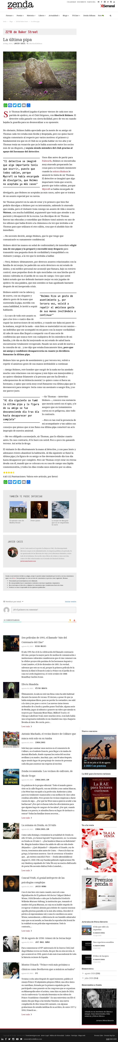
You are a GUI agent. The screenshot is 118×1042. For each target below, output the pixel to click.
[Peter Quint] (39, 509)
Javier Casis (19, 43)
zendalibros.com (42, 780)
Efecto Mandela (30, 684)
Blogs (65, 15)
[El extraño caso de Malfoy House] (18, 509)
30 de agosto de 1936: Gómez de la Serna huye (46, 938)
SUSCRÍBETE (81, 2)
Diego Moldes (40, 646)
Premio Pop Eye (109, 1035)
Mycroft (46, 189)
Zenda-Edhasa (89, 15)
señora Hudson (60, 171)
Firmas (9, 15)
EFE (36, 973)
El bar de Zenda (99, 933)
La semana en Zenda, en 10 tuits (39, 825)
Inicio (4, 21)
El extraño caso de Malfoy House (16, 521)
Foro (100, 15)
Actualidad (53, 15)
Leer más (26, 726)
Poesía (19, 15)
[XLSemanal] (107, 5)
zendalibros (40, 742)
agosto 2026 (90, 973)
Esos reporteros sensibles (103, 942)
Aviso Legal (45, 1035)
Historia (30, 15)
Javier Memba (40, 886)
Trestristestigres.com (32, 1035)
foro (14, 578)
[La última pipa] (40, 75)
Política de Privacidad (57, 1035)
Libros (41, 15)
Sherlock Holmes (35, 44)
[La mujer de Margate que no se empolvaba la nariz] (60, 509)
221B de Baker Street (22, 21)
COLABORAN (71, 2)
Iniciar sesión (70, 601)
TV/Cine (75, 15)
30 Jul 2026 (96, 948)
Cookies (67, 1035)
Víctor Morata (41, 688)
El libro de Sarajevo (101, 956)
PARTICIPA (91, 2)
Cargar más (40, 1023)
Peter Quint (35, 520)
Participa (74, 1035)
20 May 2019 (7, 44)
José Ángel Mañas (42, 942)
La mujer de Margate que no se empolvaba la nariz (60, 522)
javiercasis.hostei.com (28, 561)
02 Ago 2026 (97, 935)
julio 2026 (89, 978)
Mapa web (81, 1035)
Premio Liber (98, 1035)
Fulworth (47, 160)
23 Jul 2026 (96, 962)
